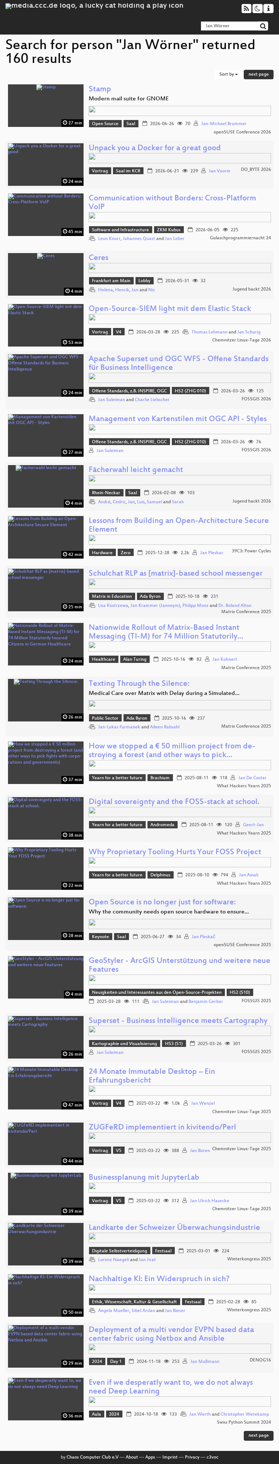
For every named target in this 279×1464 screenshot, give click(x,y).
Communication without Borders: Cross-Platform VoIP (172, 203)
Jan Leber (175, 238)
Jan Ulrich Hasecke (209, 1201)
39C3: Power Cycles (251, 551)
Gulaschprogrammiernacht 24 (240, 238)
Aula (96, 1414)
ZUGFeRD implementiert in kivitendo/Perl (162, 1127)
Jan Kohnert (225, 659)
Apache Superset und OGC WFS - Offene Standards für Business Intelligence (178, 364)
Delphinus (160, 875)
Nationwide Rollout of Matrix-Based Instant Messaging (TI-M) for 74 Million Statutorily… (166, 632)
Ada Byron (150, 596)
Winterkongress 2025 (249, 1259)
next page (258, 74)
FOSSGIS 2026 (256, 399)
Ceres (98, 258)
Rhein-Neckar (106, 493)
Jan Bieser (175, 1310)
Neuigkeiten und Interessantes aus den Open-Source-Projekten (157, 992)
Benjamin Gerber (206, 1001)
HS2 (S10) (240, 992)
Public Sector (105, 718)
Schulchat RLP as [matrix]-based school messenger (176, 574)
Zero (125, 553)
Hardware (102, 553)
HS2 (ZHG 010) (190, 391)
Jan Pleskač (203, 937)
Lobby (144, 281)
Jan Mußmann (204, 1361)
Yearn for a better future (117, 778)
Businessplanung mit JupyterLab (144, 1178)
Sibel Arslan (143, 1310)
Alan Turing (134, 659)
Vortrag (100, 171)
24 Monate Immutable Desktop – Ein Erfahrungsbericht (152, 1076)
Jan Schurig (248, 332)
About (132, 1457)
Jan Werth (200, 1414)
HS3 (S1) (174, 1044)
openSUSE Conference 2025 (242, 945)
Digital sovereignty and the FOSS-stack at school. (174, 802)
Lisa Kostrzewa (113, 605)
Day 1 (116, 1361)
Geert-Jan (253, 825)
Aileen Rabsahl (164, 727)
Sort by (227, 74)
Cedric (119, 502)
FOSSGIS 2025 (256, 1001)
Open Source (105, 124)
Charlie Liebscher (152, 400)
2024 (97, 1361)
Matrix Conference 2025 (246, 612)
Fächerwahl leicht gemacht (136, 470)
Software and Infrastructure (120, 230)
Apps (150, 1457)
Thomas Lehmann (209, 332)
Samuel (154, 502)
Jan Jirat (147, 1260)
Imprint (170, 1457)
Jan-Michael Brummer (224, 124)
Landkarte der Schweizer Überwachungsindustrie (174, 1228)
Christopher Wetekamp (245, 1414)
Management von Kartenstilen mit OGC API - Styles (178, 419)
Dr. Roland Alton (234, 605)
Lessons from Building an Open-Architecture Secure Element (179, 526)
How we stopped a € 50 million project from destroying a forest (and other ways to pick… (172, 751)
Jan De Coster (252, 778)
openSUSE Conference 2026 (242, 132)
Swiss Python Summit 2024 (244, 1422)
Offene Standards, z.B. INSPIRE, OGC (129, 391)
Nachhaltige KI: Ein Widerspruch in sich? (159, 1279)
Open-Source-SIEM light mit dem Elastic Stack (170, 309)
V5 (118, 1150)
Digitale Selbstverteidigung (119, 1251)
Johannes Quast (139, 238)
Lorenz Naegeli (113, 1260)
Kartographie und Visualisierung (124, 1044)
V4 (118, 332)
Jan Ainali (248, 875)
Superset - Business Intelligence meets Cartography (178, 1021)
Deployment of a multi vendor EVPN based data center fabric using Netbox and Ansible (171, 1335)
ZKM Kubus (169, 230)
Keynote (100, 937)
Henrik (122, 290)
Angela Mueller (113, 1310)
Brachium (160, 778)
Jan (135, 290)
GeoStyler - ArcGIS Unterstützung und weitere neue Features (179, 966)
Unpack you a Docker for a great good (155, 148)
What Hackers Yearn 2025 (244, 786)
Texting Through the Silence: (139, 684)
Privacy (192, 1457)
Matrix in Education (112, 596)
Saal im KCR (128, 171)
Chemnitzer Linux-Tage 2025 (241, 1112)
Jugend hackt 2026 (251, 289)
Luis (141, 502)
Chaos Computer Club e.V (92, 1457)
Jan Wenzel (203, 1103)
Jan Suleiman (111, 400)
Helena (105, 290)
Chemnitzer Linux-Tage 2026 (241, 340)
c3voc (212, 1457)
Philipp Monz (195, 605)
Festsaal (163, 1251)
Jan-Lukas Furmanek (119, 727)
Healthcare (103, 659)
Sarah (178, 502)
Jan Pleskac (211, 553)
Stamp (100, 89)
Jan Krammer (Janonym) (155, 605)
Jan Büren (200, 1150)
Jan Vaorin (219, 171)
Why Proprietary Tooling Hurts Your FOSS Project (175, 852)
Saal (130, 124)
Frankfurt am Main (111, 281)
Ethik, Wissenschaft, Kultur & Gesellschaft (134, 1302)
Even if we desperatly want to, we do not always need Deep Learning (171, 1387)
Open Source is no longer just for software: (162, 902)
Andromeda (162, 825)
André (104, 502)
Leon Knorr (109, 238)
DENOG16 (260, 1360)
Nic (151, 290)
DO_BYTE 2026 (256, 169)
